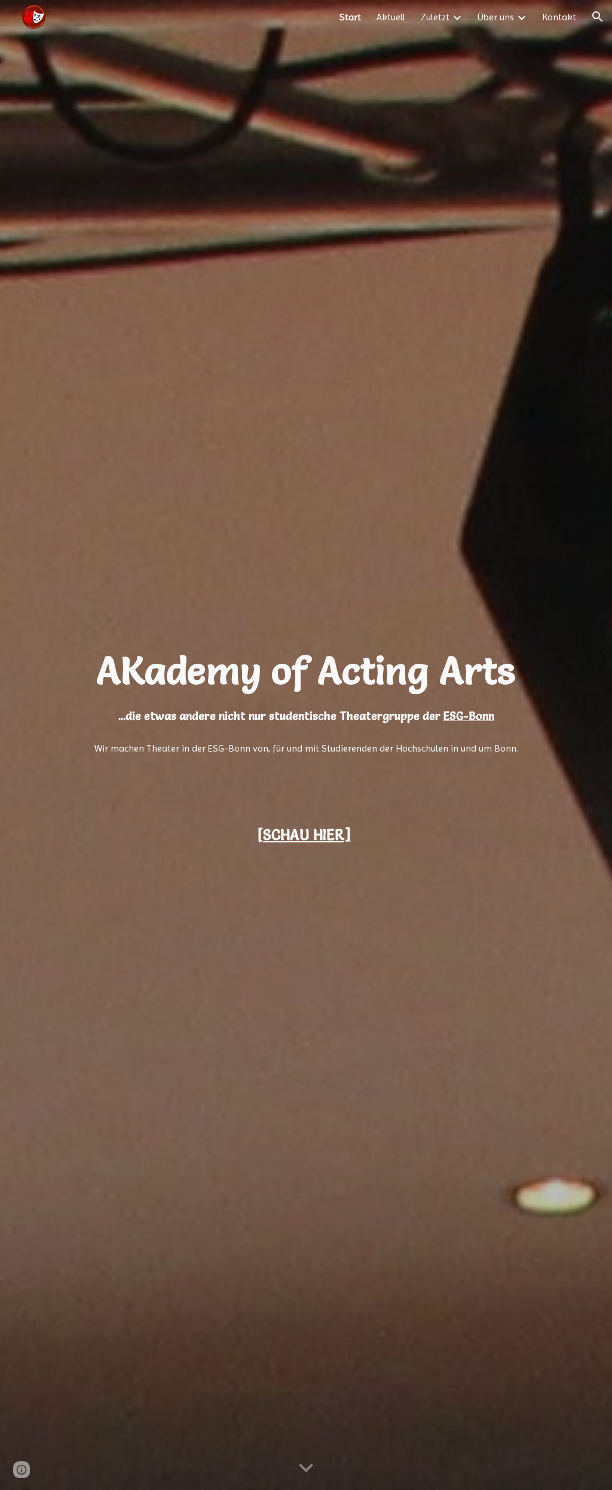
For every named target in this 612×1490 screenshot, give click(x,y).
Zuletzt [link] (435, 17)
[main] (306, 684)
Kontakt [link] (559, 17)
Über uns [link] (496, 17)
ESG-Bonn (468, 716)
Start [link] (350, 17)
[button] (597, 16)
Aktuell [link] (391, 17)
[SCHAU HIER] (304, 835)
